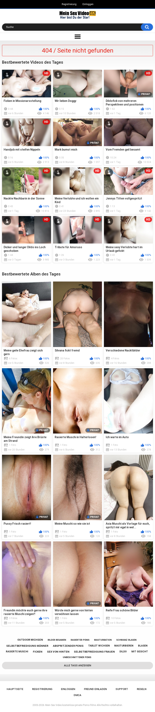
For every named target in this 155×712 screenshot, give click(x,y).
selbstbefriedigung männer (27, 645)
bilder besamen (57, 640)
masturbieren (123, 645)
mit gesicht (139, 651)
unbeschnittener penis (77, 657)
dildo (123, 651)
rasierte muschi (17, 651)
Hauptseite (15, 689)
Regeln (141, 689)
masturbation (103, 640)
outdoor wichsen (30, 639)
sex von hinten (58, 651)
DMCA (77, 695)
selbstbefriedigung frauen (94, 651)
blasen (143, 645)
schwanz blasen (126, 640)
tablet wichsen (99, 645)
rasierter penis (80, 640)
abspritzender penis (68, 645)
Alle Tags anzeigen (77, 665)
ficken (37, 651)
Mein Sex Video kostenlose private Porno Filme (70, 705)
